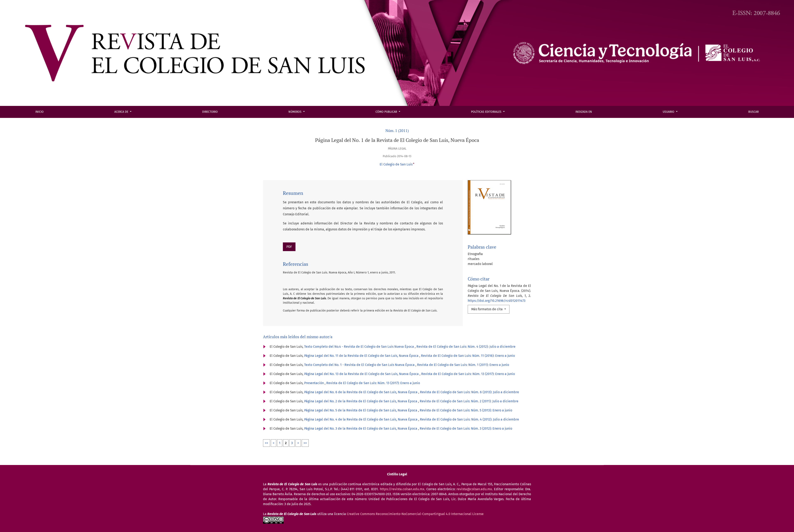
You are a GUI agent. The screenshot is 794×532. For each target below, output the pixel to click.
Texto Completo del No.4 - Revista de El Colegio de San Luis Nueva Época (359, 347)
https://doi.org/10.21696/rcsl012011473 (496, 301)
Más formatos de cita (487, 309)
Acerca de (121, 112)
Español (15, 7)
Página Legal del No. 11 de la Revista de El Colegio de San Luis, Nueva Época (361, 356)
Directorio (210, 112)
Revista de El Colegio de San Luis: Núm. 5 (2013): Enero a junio (466, 410)
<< (266, 443)
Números (295, 112)
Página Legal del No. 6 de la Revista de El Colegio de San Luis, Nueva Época (361, 392)
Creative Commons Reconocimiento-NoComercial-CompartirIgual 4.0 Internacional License (415, 514)
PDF (289, 247)
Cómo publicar (386, 112)
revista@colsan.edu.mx (474, 489)
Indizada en (583, 112)
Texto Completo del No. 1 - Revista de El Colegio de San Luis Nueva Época (359, 365)
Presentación (314, 383)
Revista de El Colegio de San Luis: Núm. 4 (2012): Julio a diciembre (465, 347)
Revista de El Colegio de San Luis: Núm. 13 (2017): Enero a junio (468, 374)
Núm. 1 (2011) (397, 130)
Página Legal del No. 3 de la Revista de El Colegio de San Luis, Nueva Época (361, 428)
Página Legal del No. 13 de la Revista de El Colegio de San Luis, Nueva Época (362, 374)
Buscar (753, 112)
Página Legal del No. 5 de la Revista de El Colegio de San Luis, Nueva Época (361, 410)
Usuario (669, 112)
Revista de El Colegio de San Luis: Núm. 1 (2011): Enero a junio (463, 365)
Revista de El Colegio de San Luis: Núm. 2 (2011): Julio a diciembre (469, 401)
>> (305, 443)
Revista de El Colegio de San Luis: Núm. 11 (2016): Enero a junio (468, 356)
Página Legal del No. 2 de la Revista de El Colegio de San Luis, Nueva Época (361, 401)
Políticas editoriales (486, 112)
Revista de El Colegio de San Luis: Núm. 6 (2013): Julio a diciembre (469, 392)
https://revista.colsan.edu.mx (402, 489)
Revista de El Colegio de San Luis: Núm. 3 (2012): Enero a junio (466, 428)
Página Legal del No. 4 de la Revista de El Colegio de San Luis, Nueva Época (361, 419)
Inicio (39, 112)
